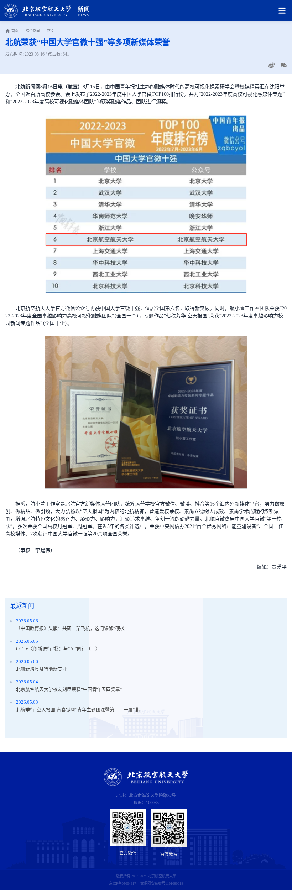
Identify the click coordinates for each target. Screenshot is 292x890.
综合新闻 (33, 31)
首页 (15, 31)
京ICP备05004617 (122, 883)
